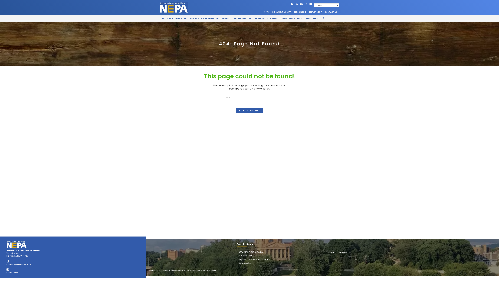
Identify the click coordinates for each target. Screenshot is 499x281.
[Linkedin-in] (301, 4)
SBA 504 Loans (246, 255)
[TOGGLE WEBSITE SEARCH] (323, 18)
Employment (315, 12)
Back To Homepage (249, 110)
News (267, 12)
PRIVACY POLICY (189, 271)
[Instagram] (306, 4)
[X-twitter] (297, 4)
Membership (300, 12)
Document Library (281, 12)
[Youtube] (311, 4)
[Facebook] (292, 4)
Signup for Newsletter (339, 252)
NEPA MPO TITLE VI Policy (251, 252)
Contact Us (331, 12)
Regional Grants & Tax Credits (254, 259)
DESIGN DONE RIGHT (209, 271)
